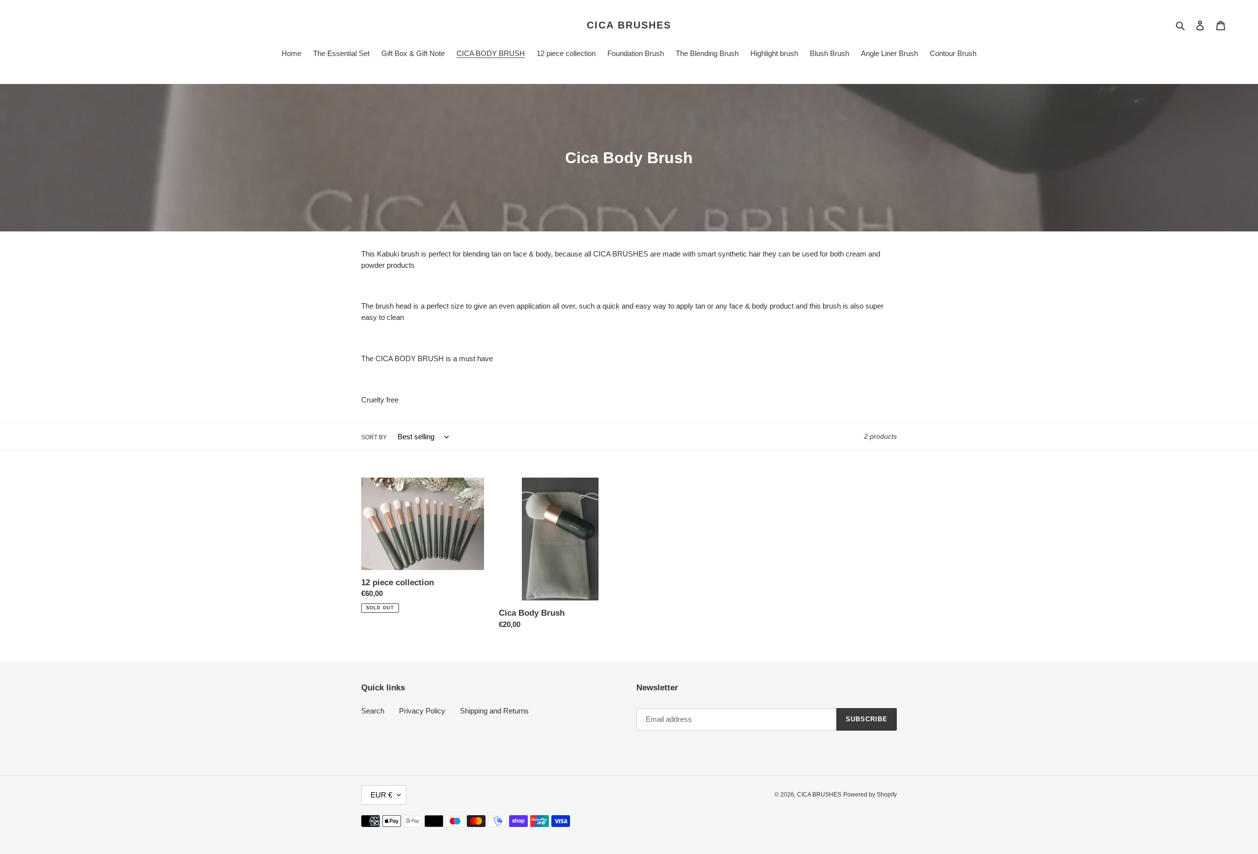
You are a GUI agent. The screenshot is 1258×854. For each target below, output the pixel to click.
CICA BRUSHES (629, 25)
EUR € (381, 795)
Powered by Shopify (870, 794)
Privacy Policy (422, 711)
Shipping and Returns (494, 711)
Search (372, 711)
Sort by (374, 437)
